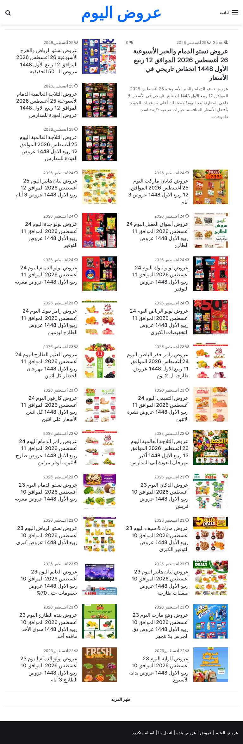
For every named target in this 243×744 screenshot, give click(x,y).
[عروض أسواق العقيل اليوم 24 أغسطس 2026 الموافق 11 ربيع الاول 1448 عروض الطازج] (210, 230)
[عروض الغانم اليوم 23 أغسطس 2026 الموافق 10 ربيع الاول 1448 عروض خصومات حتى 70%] (99, 578)
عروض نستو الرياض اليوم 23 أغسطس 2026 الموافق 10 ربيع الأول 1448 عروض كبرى (47, 535)
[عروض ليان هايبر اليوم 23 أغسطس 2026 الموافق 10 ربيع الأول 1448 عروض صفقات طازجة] (210, 578)
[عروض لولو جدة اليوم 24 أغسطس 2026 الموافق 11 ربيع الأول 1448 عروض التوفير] (99, 230)
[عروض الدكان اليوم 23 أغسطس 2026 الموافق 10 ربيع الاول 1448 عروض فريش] (210, 491)
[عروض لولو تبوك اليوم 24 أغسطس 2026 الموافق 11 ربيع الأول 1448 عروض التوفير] (210, 273)
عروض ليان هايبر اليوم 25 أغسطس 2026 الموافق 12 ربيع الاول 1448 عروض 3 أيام (47, 187)
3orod (218, 42)
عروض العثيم (226, 732)
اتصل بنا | (165, 732)
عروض (206, 732)
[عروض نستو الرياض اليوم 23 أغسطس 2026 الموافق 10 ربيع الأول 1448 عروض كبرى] (99, 534)
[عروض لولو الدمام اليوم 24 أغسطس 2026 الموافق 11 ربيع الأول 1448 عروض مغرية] (99, 273)
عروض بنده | (185, 732)
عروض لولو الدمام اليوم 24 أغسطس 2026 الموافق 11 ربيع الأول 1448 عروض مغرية (46, 274)
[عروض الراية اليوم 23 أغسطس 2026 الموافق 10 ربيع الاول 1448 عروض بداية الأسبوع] (210, 664)
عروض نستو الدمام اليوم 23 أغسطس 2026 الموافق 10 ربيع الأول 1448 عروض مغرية (46, 492)
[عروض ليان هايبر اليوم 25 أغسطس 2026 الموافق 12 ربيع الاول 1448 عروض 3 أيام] (99, 187)
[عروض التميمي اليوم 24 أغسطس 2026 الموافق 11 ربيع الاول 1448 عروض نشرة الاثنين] (210, 404)
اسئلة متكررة (144, 732)
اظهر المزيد (121, 699)
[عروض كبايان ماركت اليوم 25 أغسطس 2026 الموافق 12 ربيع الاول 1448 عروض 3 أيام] (210, 187)
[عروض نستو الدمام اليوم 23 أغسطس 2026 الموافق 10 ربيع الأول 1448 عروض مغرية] (99, 491)
